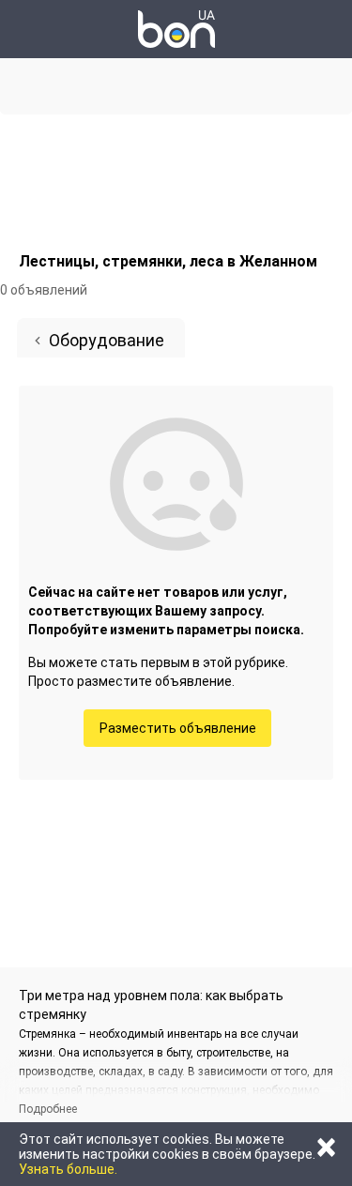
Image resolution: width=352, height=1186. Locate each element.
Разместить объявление (177, 728)
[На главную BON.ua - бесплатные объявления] (176, 29)
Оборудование (106, 340)
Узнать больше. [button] (68, 1169)
